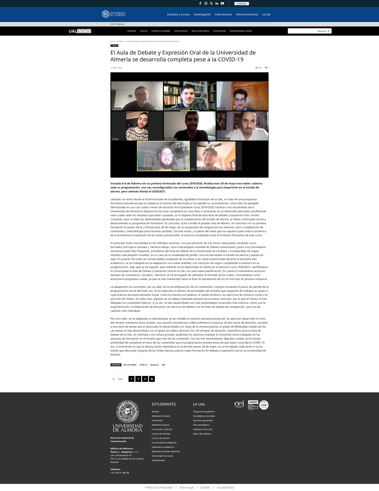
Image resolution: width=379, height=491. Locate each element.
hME (163, 365)
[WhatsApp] (145, 379)
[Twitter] (211, 3)
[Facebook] (200, 3)
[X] (138, 379)
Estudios (120, 41)
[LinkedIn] (217, 3)
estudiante (154, 365)
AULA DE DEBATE (129, 365)
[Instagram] (205, 3)
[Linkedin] (152, 379)
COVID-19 (143, 365)
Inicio (112, 41)
